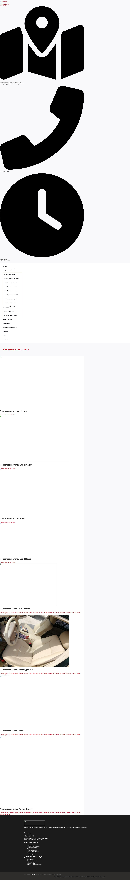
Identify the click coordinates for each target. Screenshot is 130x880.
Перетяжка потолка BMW (12, 518)
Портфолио (6, 331)
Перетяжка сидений (12, 299)
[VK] (25, 830)
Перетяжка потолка (12, 286)
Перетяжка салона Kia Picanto (15, 609)
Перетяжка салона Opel (12, 731)
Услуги (4, 270)
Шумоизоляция (6, 323)
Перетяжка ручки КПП (12, 294)
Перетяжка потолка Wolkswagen (16, 465)
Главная (5, 266)
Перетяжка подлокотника (13, 278)
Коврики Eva (6, 307)
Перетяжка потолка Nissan (13, 411)
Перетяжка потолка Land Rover (15, 559)
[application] (7, 270)
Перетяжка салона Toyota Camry (16, 809)
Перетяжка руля (11, 274)
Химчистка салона (7, 319)
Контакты (5, 339)
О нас (4, 335)
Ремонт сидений (11, 303)
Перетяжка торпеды (12, 282)
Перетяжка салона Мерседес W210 (17, 670)
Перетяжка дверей (11, 290)
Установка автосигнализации (10, 327)
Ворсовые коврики (12, 315)
